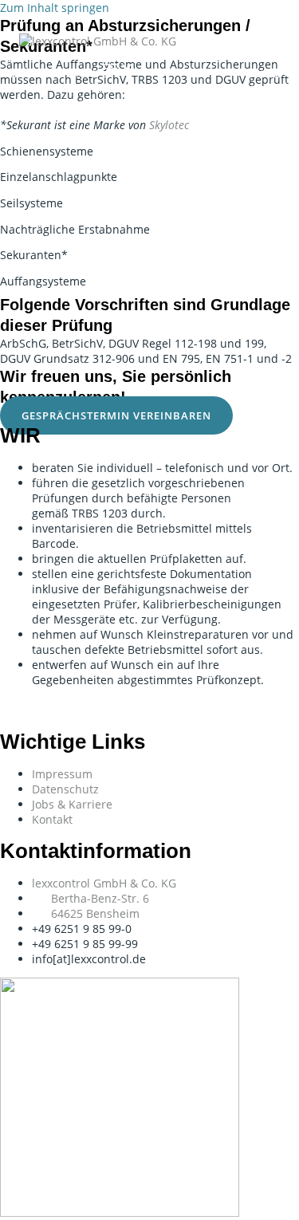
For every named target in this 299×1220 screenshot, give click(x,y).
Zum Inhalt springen (54, 7)
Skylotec (169, 124)
